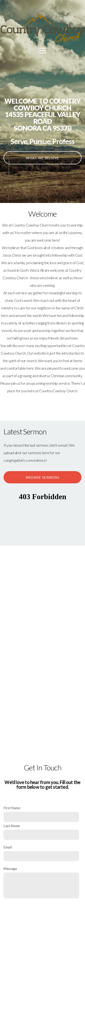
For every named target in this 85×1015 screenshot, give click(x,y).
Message (10, 869)
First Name (12, 808)
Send (42, 910)
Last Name (12, 826)
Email (8, 847)
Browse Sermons (42, 477)
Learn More (42, 405)
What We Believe (42, 157)
